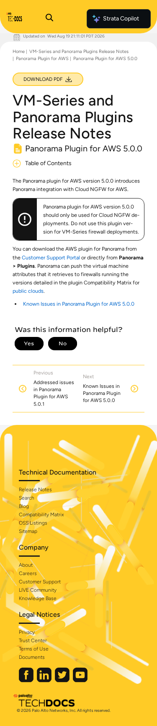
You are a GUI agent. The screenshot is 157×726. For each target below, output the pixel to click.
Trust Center (33, 640)
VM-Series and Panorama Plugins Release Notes (79, 51)
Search (26, 498)
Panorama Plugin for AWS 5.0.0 (105, 58)
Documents (32, 657)
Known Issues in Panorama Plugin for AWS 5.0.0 (78, 304)
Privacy (27, 632)
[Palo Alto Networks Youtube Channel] (80, 680)
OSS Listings (33, 523)
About (26, 565)
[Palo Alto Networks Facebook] (27, 680)
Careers (28, 573)
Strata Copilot (121, 18)
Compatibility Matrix (41, 514)
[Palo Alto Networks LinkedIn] (45, 680)
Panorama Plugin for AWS (42, 58)
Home (19, 51)
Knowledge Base (38, 598)
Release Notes (35, 489)
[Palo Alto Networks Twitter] (63, 680)
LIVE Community (38, 590)
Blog (24, 506)
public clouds (28, 291)
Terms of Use (34, 649)
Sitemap (28, 531)
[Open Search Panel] (49, 19)
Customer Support (40, 582)
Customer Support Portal (51, 257)
